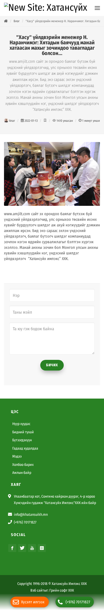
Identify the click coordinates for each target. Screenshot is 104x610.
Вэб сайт (37, 590)
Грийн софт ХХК (61, 590)
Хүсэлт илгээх (33, 602)
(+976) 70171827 (78, 602)
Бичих (52, 365)
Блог (17, 21)
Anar (11, 121)
